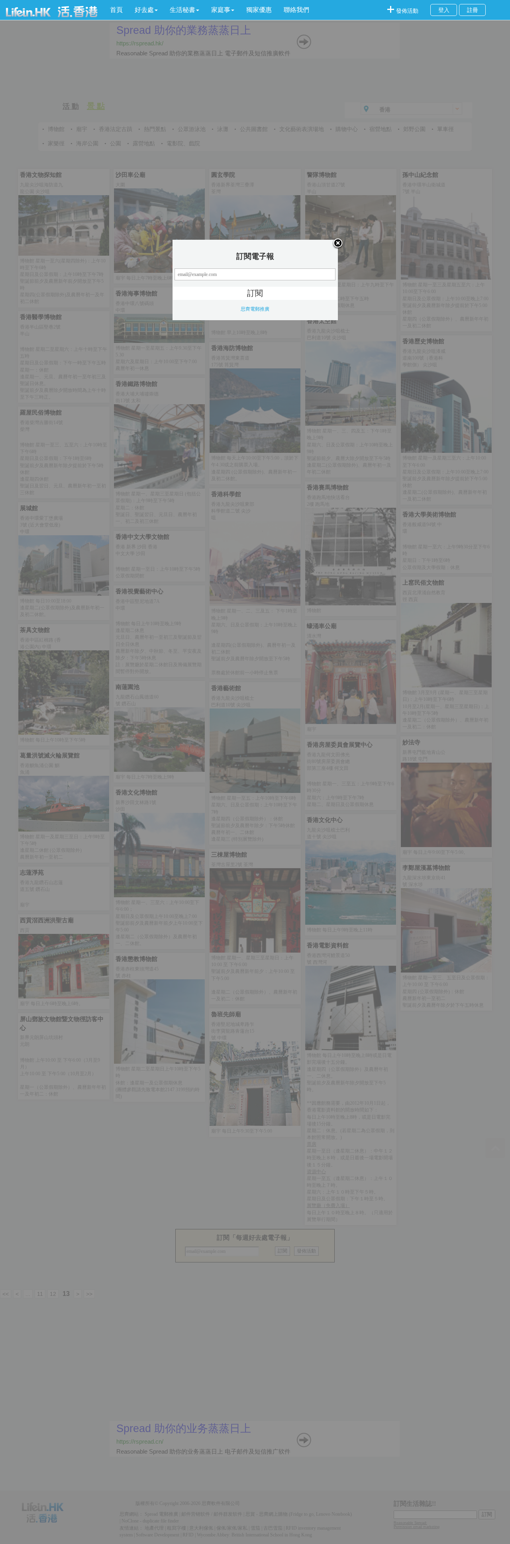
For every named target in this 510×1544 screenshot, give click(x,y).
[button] (146, 10)
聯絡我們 (296, 9)
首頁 (116, 9)
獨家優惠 (259, 9)
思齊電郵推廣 (255, 309)
